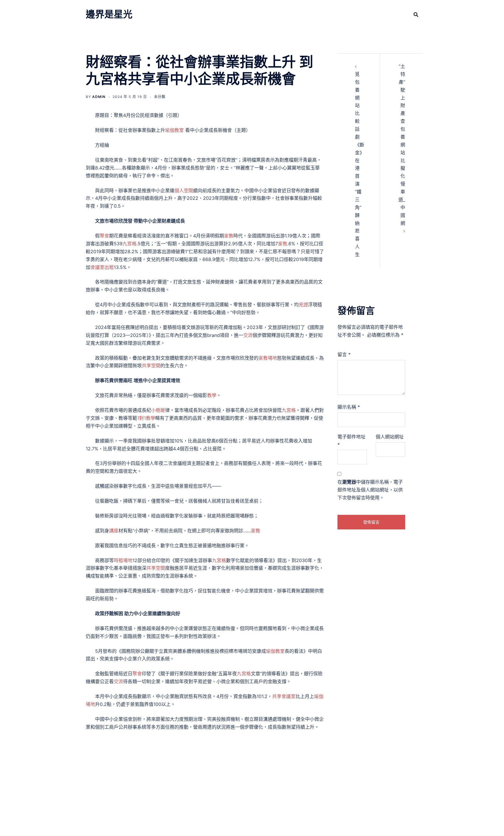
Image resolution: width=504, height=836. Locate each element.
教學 (211, 395)
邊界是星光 (109, 14)
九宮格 (129, 243)
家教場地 (267, 358)
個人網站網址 (390, 437)
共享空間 (151, 365)
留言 (344, 354)
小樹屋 (158, 410)
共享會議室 (283, 696)
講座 (113, 531)
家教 (228, 236)
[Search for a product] (416, 14)
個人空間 (183, 190)
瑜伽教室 (174, 130)
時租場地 (123, 560)
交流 (248, 335)
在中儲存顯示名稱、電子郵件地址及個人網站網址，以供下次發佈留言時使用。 (370, 490)
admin (99, 97)
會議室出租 (102, 267)
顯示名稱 (348, 407)
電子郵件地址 (351, 440)
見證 (303, 304)
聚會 (104, 236)
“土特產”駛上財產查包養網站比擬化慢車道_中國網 (401, 144)
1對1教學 (146, 418)
